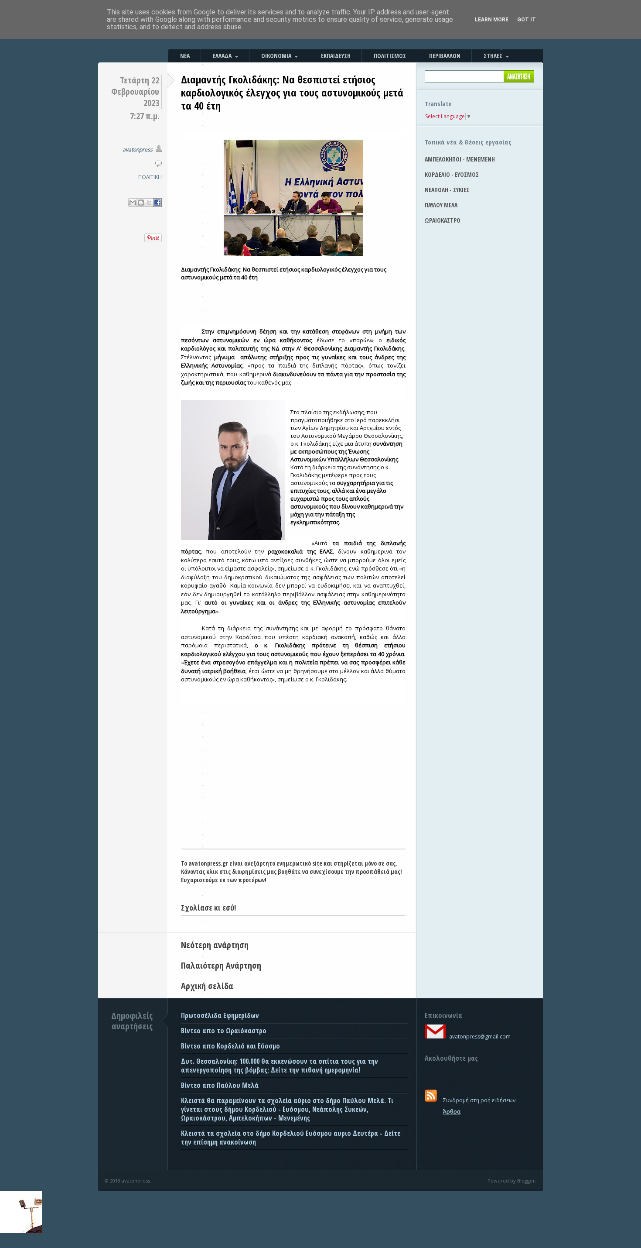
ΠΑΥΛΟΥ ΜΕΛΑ (441, 205)
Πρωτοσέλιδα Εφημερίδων (220, 1015)
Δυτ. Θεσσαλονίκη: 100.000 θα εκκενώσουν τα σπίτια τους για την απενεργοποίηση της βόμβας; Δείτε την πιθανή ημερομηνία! (279, 1065)
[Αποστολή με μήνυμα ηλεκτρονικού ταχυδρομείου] (132, 202)
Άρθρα (451, 1111)
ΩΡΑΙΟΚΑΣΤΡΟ (442, 220)
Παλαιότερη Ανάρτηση (221, 965)
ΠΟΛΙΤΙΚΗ (150, 177)
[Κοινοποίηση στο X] (149, 202)
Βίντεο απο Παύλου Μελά (220, 1085)
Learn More (491, 20)
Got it (526, 20)
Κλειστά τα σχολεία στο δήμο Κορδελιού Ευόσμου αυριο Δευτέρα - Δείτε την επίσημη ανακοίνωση (290, 1137)
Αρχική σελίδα (207, 986)
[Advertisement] (293, 783)
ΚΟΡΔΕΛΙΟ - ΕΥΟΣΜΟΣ (452, 174)
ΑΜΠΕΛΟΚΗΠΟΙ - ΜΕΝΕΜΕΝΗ (460, 159)
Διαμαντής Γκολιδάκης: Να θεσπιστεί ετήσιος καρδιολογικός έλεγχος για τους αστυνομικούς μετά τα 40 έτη (292, 92)
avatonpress (138, 149)
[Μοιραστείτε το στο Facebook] (157, 202)
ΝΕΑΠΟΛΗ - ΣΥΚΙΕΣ (447, 190)
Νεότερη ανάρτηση (215, 945)
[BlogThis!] (140, 202)
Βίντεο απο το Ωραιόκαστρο (223, 1030)
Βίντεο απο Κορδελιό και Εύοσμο (230, 1046)
